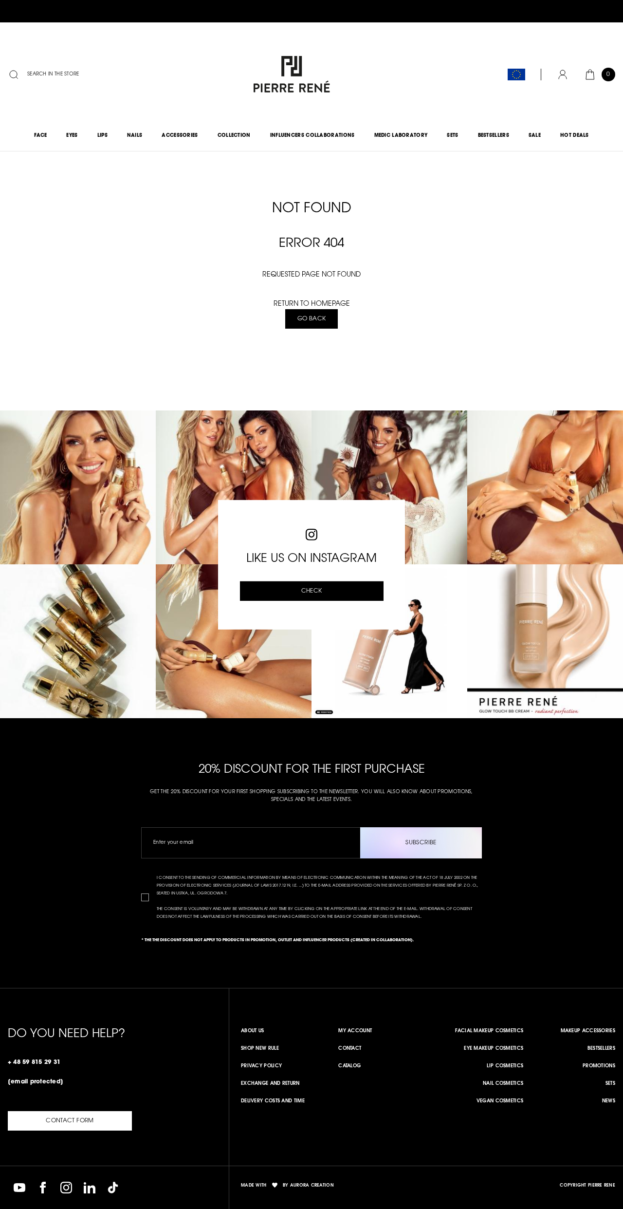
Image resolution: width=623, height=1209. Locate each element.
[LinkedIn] (89, 1187)
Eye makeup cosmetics (493, 1048)
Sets (610, 1083)
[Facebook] (43, 1187)
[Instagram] (66, 1187)
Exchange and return (270, 1083)
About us (252, 1031)
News (608, 1101)
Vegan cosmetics (500, 1101)
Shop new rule (260, 1048)
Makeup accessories (588, 1031)
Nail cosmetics (503, 1083)
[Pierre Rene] (289, 74)
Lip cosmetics (505, 1066)
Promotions (599, 1066)
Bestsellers (601, 1048)
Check (311, 591)
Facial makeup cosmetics (489, 1031)
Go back (311, 319)
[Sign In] (562, 74)
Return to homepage (312, 304)
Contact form (69, 1121)
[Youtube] (19, 1187)
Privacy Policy (261, 1066)
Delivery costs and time (273, 1101)
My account (355, 1031)
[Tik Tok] (113, 1187)
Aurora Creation (312, 1185)
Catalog (349, 1066)
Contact (349, 1048)
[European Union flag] (516, 74)
